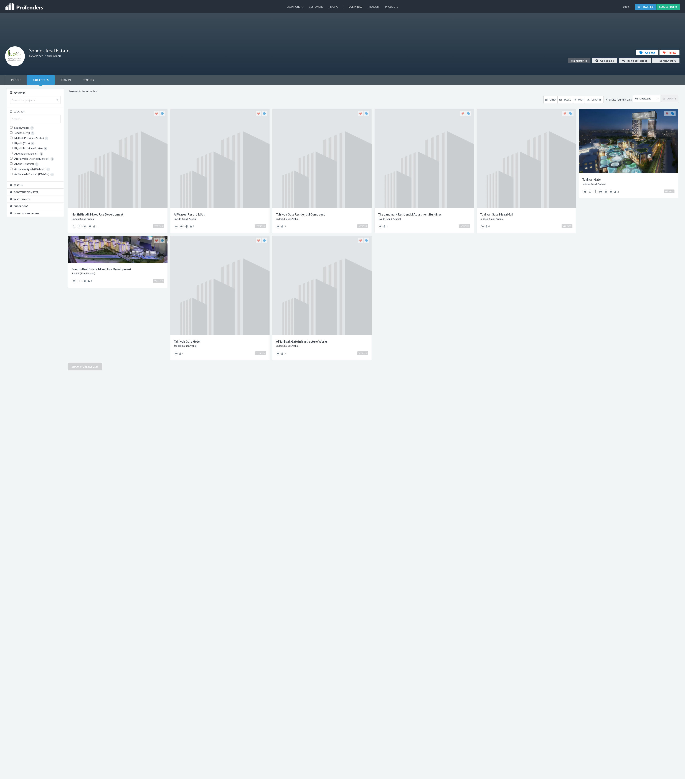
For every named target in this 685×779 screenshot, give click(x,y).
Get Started (645, 7)
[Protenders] (24, 4)
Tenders (88, 80)
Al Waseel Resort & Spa (189, 214)
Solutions (294, 6)
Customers (316, 6)
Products (391, 6)
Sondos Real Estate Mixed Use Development (101, 269)
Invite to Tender (636, 60)
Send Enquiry (667, 60)
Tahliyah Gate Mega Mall (496, 214)
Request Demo (668, 7)
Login (626, 6)
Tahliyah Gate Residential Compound (300, 214)
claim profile (579, 60)
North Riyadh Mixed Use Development (97, 214)
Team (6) (66, 80)
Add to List (606, 60)
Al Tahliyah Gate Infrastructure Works (302, 341)
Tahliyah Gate (591, 179)
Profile (16, 80)
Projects (374, 6)
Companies (355, 6)
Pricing (333, 6)
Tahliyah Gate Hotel (187, 341)
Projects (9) (41, 80)
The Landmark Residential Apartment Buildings (410, 214)
